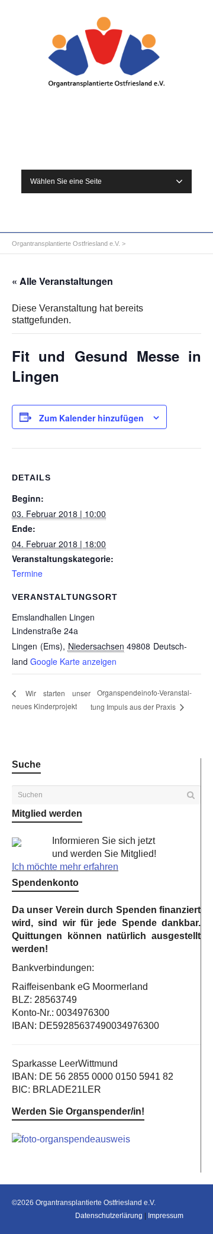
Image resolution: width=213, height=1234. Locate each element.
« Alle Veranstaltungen (62, 281)
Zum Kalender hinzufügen (91, 418)
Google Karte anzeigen (73, 661)
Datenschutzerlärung (109, 1216)
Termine (27, 573)
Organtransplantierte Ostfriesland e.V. (66, 243)
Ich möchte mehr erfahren (65, 867)
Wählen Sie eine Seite (66, 181)
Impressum (165, 1216)
